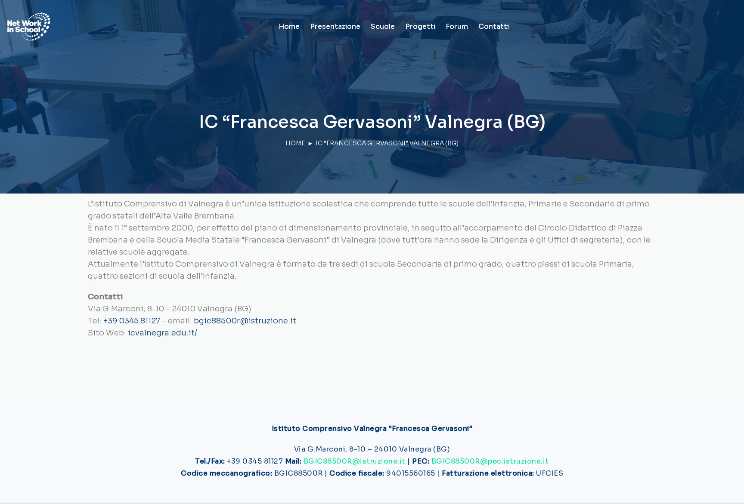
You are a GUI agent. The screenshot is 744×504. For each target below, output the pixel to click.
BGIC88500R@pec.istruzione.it (490, 461)
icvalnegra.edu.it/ (162, 333)
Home (289, 26)
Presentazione (335, 26)
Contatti (493, 26)
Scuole (383, 26)
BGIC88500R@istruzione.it (355, 461)
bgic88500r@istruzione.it (245, 321)
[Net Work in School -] (28, 26)
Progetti (420, 26)
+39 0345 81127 (131, 321)
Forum (457, 26)
